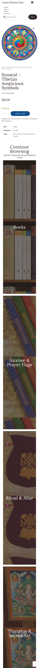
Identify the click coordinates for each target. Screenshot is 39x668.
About (6, 11)
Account (7, 13)
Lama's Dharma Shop (12, 2)
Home (6, 7)
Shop (6, 9)
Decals (20, 67)
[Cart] (32, 2)
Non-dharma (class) (20, 134)
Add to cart (20, 113)
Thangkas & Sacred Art (12, 67)
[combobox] (15, 17)
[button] (33, 28)
